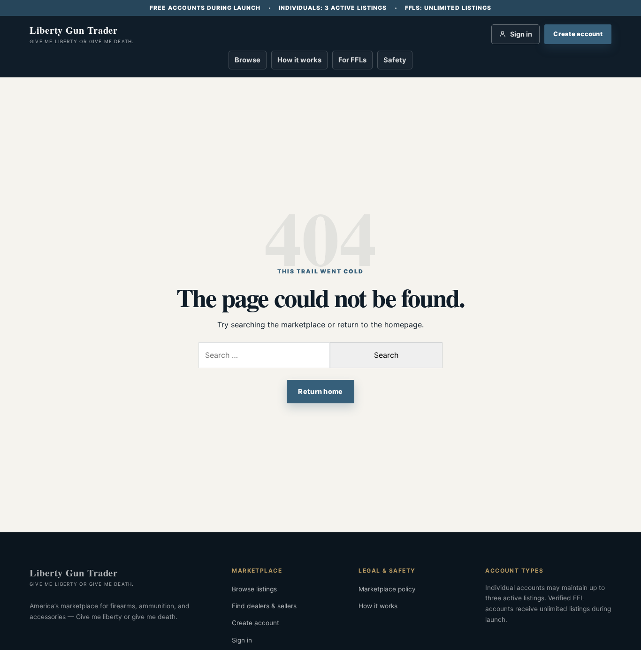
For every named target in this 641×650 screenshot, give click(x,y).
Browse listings (254, 589)
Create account (255, 623)
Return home (320, 391)
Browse (247, 60)
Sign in (242, 640)
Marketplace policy (387, 589)
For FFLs (352, 60)
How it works (299, 60)
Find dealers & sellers (264, 606)
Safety (394, 60)
